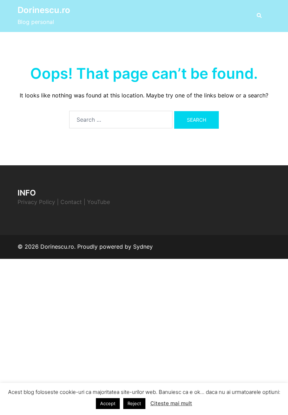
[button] (259, 16)
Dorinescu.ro (44, 10)
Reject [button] (134, 403)
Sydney (143, 246)
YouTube (98, 201)
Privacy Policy (36, 201)
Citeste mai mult (171, 403)
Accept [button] (108, 403)
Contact (71, 201)
